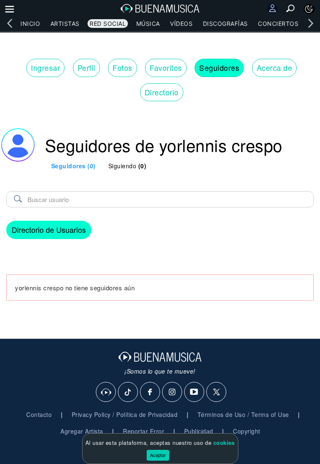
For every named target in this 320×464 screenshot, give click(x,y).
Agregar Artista (81, 431)
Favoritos (166, 67)
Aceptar (158, 455)
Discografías (225, 23)
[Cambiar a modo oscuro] (309, 9)
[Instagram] (172, 392)
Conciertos (278, 23)
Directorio (162, 92)
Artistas (65, 23)
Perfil (86, 67)
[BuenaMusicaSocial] (106, 392)
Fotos (122, 67)
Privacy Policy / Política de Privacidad (125, 414)
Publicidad (198, 431)
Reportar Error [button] (143, 431)
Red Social (108, 23)
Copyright (246, 431)
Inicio (30, 23)
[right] (310, 23)
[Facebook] (150, 392)
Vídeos (181, 23)
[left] (10, 23)
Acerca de (274, 67)
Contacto (39, 414)
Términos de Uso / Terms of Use (243, 414)
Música (148, 23)
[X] (217, 392)
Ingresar (45, 67)
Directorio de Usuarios (49, 229)
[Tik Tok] (128, 392)
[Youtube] (195, 392)
